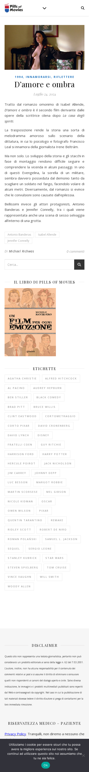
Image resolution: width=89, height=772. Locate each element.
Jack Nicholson (58, 463)
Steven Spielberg (23, 567)
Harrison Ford (21, 454)
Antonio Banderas (19, 235)
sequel (14, 548)
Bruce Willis (45, 406)
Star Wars (54, 558)
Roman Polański (22, 539)
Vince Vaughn (19, 576)
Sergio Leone (40, 548)
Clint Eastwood (22, 416)
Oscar (47, 501)
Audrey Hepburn (47, 388)
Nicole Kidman (20, 501)
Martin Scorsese (23, 491)
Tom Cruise (57, 567)
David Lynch (18, 435)
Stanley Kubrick (22, 558)
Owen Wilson (19, 510)
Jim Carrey (17, 473)
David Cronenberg (54, 425)
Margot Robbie (49, 482)
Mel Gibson (56, 491)
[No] (83, 755)
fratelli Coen (20, 444)
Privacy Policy (15, 734)
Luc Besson (18, 482)
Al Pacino (16, 388)
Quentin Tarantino (25, 520)
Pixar (44, 510)
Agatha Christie (22, 378)
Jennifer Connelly (18, 241)
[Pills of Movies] (14, 8)
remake (57, 520)
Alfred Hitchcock (61, 378)
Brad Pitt (16, 406)
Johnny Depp (46, 473)
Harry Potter (54, 454)
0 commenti (75, 251)
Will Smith (49, 576)
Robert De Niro (53, 529)
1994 (19, 77)
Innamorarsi (38, 77)
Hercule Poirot (22, 463)
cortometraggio (60, 416)
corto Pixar (19, 425)
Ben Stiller (18, 397)
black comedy (49, 397)
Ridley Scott (19, 529)
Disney (43, 435)
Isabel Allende (47, 235)
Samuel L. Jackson (61, 539)
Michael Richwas (21, 251)
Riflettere (64, 77)
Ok (46, 765)
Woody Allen (19, 586)
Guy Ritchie (51, 444)
